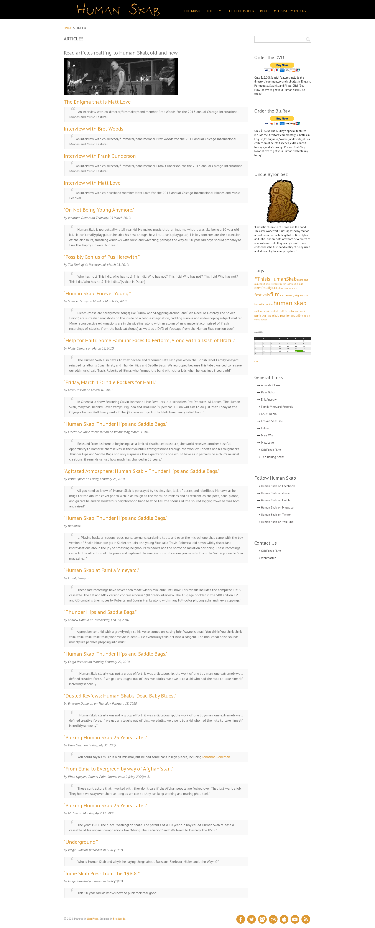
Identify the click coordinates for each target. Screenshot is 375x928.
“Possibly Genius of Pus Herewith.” (102, 257)
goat (295, 295)
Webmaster (268, 558)
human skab (289, 303)
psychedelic (300, 311)
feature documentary (286, 288)
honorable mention (263, 304)
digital (271, 288)
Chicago (299, 283)
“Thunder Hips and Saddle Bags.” (100, 612)
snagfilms (297, 315)
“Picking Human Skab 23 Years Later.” (105, 737)
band (262, 283)
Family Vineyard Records (277, 407)
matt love (259, 311)
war (265, 319)
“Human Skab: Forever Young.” (97, 293)
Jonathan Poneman (216, 757)
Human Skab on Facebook (278, 486)
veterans (258, 319)
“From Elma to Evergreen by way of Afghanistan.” (118, 768)
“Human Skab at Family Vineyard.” (101, 570)
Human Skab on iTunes (276, 493)
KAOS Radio (269, 414)
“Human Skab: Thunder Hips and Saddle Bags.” (116, 424)
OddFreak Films (271, 450)
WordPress (92, 918)
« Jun (256, 361)
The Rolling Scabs (273, 457)
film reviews (286, 295)
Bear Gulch (268, 392)
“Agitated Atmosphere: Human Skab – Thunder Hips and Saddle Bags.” (142, 471)
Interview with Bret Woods (93, 128)
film (275, 294)
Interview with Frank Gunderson (100, 155)
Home (67, 28)
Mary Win (267, 435)
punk (257, 315)
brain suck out (272, 283)
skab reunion (282, 315)
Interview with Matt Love (92, 182)
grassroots (303, 295)
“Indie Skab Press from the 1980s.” (102, 873)
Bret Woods (119, 918)
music (282, 310)
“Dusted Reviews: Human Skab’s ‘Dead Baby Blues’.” (120, 695)
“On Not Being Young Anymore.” (99, 209)
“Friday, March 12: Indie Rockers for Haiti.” (110, 382)
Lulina (265, 428)
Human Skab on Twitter (276, 515)
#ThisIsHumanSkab (275, 278)
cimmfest (260, 288)
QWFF (265, 315)
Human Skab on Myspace (277, 507)
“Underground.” (81, 842)
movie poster (270, 311)
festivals (262, 294)
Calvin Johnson (287, 283)
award (300, 279)
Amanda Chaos (270, 385)
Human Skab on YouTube (277, 522)
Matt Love (267, 442)
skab (270, 315)
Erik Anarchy (269, 399)
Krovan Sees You (272, 421)
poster (291, 311)
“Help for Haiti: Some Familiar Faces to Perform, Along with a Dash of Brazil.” (149, 340)
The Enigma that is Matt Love (97, 101)
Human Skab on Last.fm (276, 500)
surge (307, 315)
